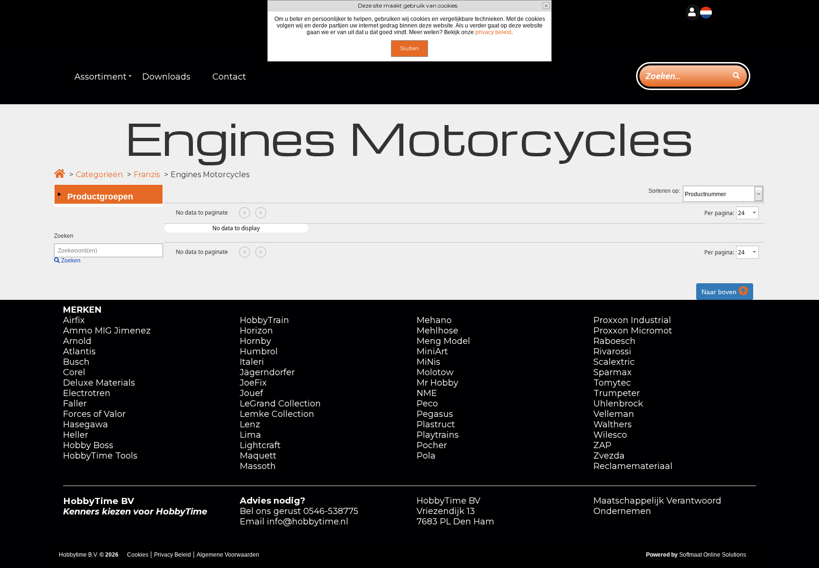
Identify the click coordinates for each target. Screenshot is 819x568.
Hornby (255, 341)
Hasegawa (85, 424)
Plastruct (436, 424)
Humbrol (259, 351)
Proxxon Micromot (632, 330)
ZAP (602, 445)
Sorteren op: (664, 191)
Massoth (258, 466)
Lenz (250, 424)
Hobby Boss (88, 445)
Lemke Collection (277, 414)
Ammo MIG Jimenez (107, 330)
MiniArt (432, 351)
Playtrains (438, 435)
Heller (75, 435)
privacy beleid (493, 32)
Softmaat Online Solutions (712, 554)
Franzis (147, 174)
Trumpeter (616, 393)
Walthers (612, 424)
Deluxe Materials (99, 383)
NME (427, 393)
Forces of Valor (94, 414)
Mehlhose (437, 330)
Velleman (613, 414)
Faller (75, 403)
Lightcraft (260, 445)
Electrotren (86, 393)
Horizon (256, 330)
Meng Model (443, 341)
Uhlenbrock (618, 403)
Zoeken (63, 236)
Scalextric (614, 362)
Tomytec (612, 383)
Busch (76, 362)
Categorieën (99, 174)
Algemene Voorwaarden (228, 554)
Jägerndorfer (267, 372)
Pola (426, 456)
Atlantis (79, 351)
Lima (250, 435)
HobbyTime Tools (100, 456)
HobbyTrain (264, 320)
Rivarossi (612, 351)
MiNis (428, 362)
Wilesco (610, 435)
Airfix (74, 320)
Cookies (137, 554)
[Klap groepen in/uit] (59, 194)
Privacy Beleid (172, 554)
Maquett (258, 456)
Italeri (252, 362)
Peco (427, 403)
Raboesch (614, 341)
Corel (74, 372)
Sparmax (612, 372)
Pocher (432, 445)
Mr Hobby (437, 383)
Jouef (251, 393)
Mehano (434, 320)
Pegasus (435, 414)
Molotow (435, 372)
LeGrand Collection (280, 403)
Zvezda (609, 456)
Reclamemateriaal (633, 466)
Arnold (77, 341)
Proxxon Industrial (632, 320)
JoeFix (253, 383)
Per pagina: (719, 213)
